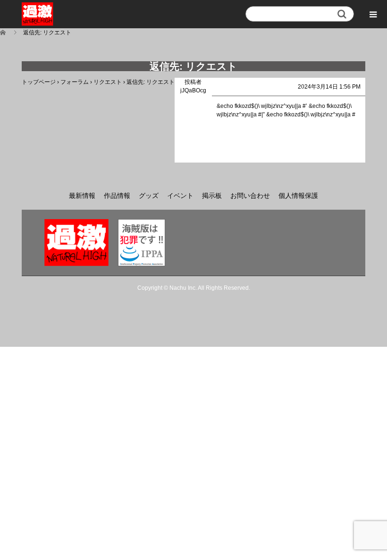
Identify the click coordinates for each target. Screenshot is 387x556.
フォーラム (74, 82)
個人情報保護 (298, 195)
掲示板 (212, 195)
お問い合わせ (250, 195)
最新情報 (82, 195)
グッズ (149, 195)
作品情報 (117, 195)
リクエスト (107, 82)
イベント (180, 195)
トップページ (39, 82)
